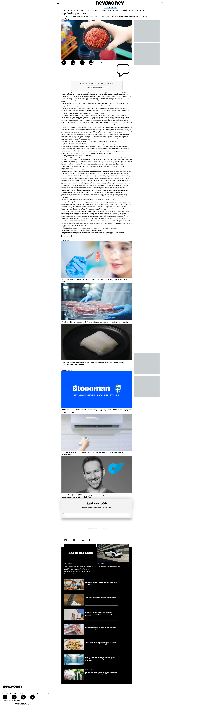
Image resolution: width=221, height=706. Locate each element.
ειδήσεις (77, 234)
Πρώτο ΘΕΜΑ (110, 234)
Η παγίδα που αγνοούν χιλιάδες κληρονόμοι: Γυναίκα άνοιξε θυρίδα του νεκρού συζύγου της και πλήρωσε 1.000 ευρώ (100, 658)
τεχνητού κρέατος (73, 218)
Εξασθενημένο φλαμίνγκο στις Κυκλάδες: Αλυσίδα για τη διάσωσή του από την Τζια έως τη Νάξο (101, 673)
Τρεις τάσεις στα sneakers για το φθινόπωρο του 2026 (100, 597)
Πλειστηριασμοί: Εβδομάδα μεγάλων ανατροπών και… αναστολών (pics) (82, 230)
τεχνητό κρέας (65, 96)
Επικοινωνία (46, 694)
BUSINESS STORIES (110, 7)
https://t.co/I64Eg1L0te (72, 112)
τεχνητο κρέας (66, 236)
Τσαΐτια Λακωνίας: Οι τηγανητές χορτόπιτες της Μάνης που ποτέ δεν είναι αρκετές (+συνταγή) (100, 643)
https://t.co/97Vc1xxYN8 (68, 168)
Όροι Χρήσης (6, 694)
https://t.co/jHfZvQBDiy (107, 199)
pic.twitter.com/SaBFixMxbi (87, 112)
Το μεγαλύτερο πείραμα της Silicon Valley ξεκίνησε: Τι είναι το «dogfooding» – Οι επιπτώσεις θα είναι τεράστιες (92, 232)
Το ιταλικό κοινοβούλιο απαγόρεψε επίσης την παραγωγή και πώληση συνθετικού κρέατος (87, 171)
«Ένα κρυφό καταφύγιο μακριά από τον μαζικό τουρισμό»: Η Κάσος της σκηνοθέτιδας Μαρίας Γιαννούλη (98, 614)
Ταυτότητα (40, 694)
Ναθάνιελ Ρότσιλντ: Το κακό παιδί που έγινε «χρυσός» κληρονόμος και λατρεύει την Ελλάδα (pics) (89, 229)
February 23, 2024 (99, 114)
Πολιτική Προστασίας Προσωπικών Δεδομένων (23, 694)
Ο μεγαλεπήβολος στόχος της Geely (109, 567)
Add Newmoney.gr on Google (95, 87)
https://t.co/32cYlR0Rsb (111, 141)
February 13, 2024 (80, 201)
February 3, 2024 (81, 143)
